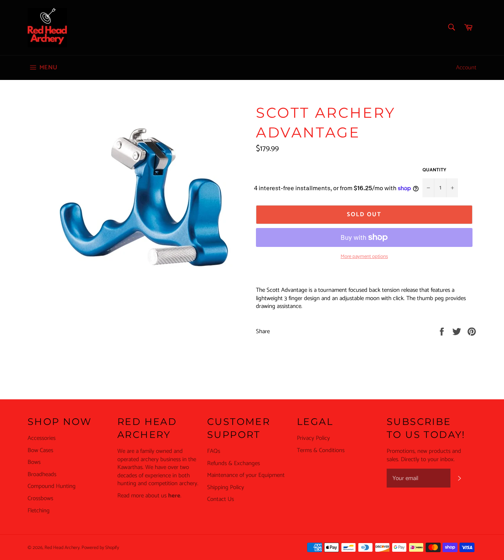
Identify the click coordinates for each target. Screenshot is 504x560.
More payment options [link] (364, 256)
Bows (34, 462)
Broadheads (42, 474)
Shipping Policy (225, 487)
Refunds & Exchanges (233, 463)
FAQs (213, 451)
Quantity (434, 170)
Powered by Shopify (100, 547)
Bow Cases (40, 450)
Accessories (42, 438)
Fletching (39, 510)
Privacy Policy (313, 438)
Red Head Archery (62, 547)
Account (466, 67)
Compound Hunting (52, 486)
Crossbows (40, 498)
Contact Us (220, 499)
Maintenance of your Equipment (246, 475)
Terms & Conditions (321, 450)
